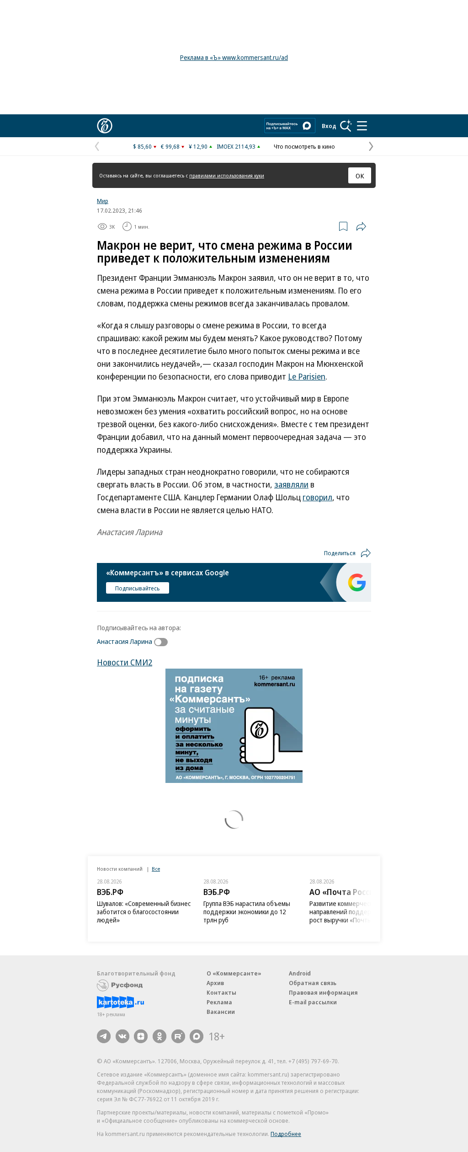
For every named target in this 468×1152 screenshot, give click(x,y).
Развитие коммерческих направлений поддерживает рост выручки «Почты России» (353, 911)
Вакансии (221, 1011)
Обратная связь (312, 983)
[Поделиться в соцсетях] (361, 226)
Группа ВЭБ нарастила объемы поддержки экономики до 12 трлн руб (246, 911)
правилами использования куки (226, 175)
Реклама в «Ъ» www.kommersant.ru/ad (234, 57)
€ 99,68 (170, 146)
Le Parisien (306, 376)
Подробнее (286, 1134)
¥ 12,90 (198, 146)
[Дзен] (141, 1036)
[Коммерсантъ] (104, 126)
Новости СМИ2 (124, 662)
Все (156, 868)
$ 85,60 (142, 146)
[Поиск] (346, 126)
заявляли (291, 484)
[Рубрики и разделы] (362, 126)
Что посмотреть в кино (304, 146)
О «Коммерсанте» (234, 973)
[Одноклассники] (159, 1036)
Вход (329, 126)
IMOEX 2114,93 (236, 146)
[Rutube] (178, 1036)
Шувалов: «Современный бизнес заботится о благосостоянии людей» (144, 911)
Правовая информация (323, 992)
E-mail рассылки (313, 1002)
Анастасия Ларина (124, 641)
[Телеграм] (104, 1036)
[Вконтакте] (122, 1036)
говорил (317, 497)
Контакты (221, 992)
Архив (215, 983)
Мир (102, 201)
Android (300, 973)
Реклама (219, 1002)
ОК (360, 175)
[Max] (196, 1036)
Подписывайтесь (137, 588)
